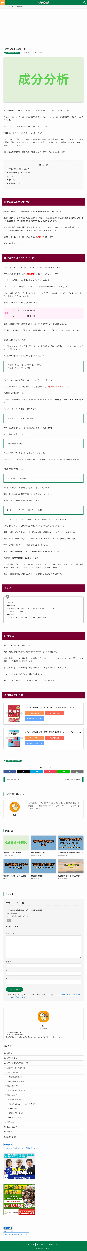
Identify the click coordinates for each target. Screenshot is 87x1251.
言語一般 (12, 1108)
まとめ (11, 176)
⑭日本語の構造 (15, 1117)
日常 (9, 1053)
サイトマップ (41, 1244)
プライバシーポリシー (54, 1244)
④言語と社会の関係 (16, 1099)
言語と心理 (12, 1072)
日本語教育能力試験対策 (12, 52)
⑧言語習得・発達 (16, 1081)
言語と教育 (12, 1086)
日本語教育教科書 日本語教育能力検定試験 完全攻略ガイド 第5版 (50, 707)
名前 (8, 962)
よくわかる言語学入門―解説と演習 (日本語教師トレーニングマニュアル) (53, 732)
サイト (8, 978)
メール (9, 970)
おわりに (12, 180)
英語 (9, 1132)
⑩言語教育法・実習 (16, 1090)
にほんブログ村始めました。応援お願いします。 (22, 1148)
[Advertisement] (43, 24)
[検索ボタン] (84, 2)
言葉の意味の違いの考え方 (19, 169)
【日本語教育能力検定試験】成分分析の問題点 (25, 910)
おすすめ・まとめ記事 (16, 1068)
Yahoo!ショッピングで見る (34, 718)
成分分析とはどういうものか (20, 173)
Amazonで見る (34, 713)
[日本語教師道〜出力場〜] (43, 2)
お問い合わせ (30, 1244)
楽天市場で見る (54, 713)
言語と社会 (12, 1095)
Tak (14, 815)
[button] (10, 771)
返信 (9, 920)
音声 (10, 1122)
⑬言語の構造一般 (15, 1113)
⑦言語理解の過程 (15, 1077)
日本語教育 (12, 1058)
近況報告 (11, 1137)
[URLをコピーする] (77, 771)
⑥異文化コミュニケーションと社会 (21, 1104)
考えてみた (12, 1127)
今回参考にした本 (16, 183)
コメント (10, 934)
